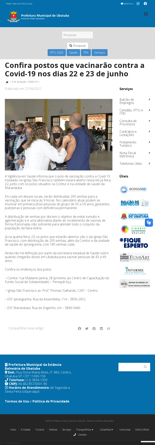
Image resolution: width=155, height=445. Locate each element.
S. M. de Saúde (19, 81)
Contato (82, 434)
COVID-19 (33, 81)
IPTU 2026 (56, 52)
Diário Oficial (142, 429)
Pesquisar (79, 46)
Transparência (84, 429)
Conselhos (105, 429)
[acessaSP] (134, 189)
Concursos (124, 429)
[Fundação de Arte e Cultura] (134, 257)
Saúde (73, 52)
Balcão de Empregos (126, 101)
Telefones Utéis (130, 163)
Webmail (128, 3)
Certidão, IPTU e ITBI (131, 112)
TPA (86, 52)
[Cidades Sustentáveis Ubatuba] (134, 229)
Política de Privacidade (50, 401)
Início (13, 429)
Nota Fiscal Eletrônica (127, 154)
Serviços (99, 52)
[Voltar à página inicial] (7, 81)
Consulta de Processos (128, 122)
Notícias (53, 429)
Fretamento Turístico (127, 144)
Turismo (39, 429)
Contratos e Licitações (128, 133)
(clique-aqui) (30, 391)
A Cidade (25, 429)
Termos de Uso (17, 401)
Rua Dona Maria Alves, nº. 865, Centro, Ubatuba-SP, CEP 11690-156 (38, 374)
